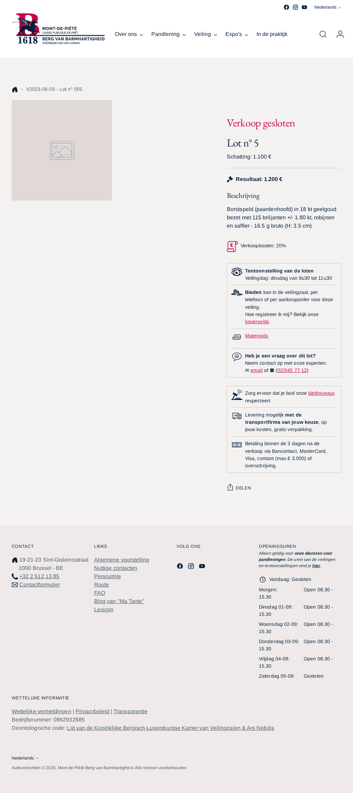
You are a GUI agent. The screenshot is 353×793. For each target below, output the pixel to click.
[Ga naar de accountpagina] (337, 34)
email (256, 370)
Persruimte (107, 576)
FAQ (99, 593)
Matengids (256, 335)
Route (101, 584)
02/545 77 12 (292, 370)
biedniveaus (321, 393)
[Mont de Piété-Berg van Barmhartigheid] (58, 28)
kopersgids (257, 321)
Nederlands (325, 7)
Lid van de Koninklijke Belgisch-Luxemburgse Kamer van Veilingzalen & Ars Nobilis (170, 728)
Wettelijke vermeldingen (41, 711)
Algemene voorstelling (122, 560)
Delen (243, 488)
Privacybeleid (92, 711)
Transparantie (130, 711)
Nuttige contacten (115, 568)
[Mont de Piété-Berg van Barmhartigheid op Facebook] (286, 7)
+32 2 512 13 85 (39, 576)
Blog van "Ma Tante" (119, 601)
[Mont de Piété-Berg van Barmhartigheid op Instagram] (295, 7)
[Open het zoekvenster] (323, 34)
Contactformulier (39, 584)
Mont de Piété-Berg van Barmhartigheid (95, 767)
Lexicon (104, 609)
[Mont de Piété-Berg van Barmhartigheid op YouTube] (304, 7)
